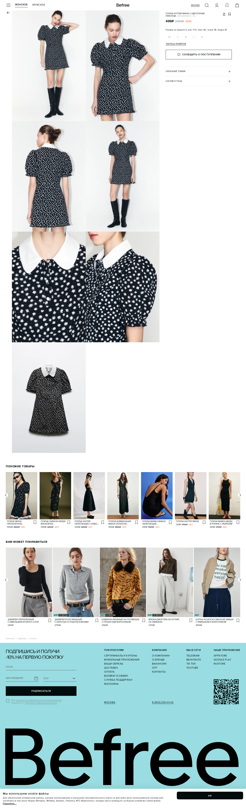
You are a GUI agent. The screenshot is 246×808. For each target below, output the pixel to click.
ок (210, 795)
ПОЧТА (9, 667)
